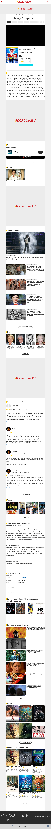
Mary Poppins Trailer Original (12, 180)
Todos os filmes (18, 14)
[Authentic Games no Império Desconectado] (25, 783)
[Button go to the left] (41, 22)
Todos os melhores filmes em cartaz (25, 803)
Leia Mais (8, 421)
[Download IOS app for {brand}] (23, 815)
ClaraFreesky (15, 451)
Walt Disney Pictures (22, 577)
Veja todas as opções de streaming (25, 162)
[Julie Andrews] (10, 339)
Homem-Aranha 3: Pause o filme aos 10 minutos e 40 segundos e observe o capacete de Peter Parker (34, 651)
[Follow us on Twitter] (6, 815)
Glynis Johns (40, 346)
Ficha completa (25, 353)
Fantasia (29, 49)
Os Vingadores (20, 615)
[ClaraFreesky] (8, 452)
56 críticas (20, 430)
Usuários (21, 58)
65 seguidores (14, 453)
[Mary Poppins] (12, 55)
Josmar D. (14, 428)
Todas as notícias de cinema (25, 698)
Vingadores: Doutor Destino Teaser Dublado (26, 738)
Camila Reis (15, 470)
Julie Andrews (25, 54)
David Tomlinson (40, 54)
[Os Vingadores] (20, 608)
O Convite (8, 792)
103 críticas (20, 472)
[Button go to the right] (43, 22)
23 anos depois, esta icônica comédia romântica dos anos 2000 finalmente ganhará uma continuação (34, 686)
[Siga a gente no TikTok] (14, 815)
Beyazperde (38, 816)
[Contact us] (8, 819)
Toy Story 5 (34, 766)
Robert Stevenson (27, 50)
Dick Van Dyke (32, 54)
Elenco (9, 332)
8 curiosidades (21, 582)
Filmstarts (42, 814)
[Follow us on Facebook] (3, 815)
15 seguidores (14, 430)
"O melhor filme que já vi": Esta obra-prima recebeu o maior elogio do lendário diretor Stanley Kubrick (35, 283)
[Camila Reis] (8, 471)
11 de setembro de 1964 (24, 48)
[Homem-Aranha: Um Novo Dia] (12, 757)
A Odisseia (21, 766)
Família (24, 49)
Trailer (7, 772)
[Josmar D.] (8, 429)
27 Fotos (25, 517)
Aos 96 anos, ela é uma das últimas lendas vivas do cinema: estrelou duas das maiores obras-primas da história (35, 640)
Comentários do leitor (16, 402)
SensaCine (47, 814)
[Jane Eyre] (30, 608)
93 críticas (20, 453)
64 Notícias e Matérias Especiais (25, 326)
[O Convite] (12, 783)
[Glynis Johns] (40, 339)
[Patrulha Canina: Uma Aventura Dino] (38, 783)
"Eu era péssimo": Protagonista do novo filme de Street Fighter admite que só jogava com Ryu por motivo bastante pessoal (35, 674)
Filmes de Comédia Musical (26, 14)
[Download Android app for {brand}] (27, 815)
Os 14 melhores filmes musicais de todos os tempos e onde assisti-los (24, 258)
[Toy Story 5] (38, 757)
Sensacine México (46, 816)
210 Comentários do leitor (25, 494)
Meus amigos (28, 58)
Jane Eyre (30, 615)
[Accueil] (24, 2)
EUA (19, 575)
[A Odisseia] (25, 757)
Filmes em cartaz (12, 14)
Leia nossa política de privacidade (20, 826)
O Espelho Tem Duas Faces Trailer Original (13, 720)
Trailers (10, 168)
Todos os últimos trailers (25, 742)
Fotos (9, 500)
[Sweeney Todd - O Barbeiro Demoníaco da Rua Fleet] (10, 608)
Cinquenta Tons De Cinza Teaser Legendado (39, 720)
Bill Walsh (24, 52)
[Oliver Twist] (40, 608)
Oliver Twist (40, 615)
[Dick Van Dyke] (20, 339)
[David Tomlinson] (30, 339)
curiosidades (25, 567)
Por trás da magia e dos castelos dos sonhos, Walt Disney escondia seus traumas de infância (35, 313)
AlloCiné (37, 814)
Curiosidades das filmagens (18, 523)
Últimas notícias (13, 231)
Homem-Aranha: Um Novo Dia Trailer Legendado (13, 738)
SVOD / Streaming (11, 147)
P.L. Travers (29, 52)
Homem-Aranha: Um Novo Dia (12, 766)
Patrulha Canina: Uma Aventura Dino (36, 793)
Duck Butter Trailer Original (38, 738)
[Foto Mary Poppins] (12, 508)
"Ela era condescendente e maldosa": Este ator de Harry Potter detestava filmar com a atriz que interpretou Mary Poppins (34, 299)
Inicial (8, 14)
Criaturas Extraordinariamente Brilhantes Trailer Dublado (26, 720)
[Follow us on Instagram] (10, 815)
